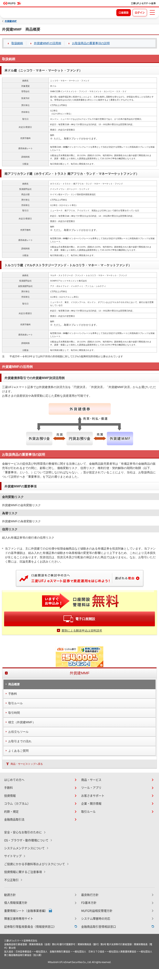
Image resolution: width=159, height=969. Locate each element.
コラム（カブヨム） (17, 803)
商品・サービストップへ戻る (27, 763)
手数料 (8, 787)
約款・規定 (11, 811)
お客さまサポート (92, 795)
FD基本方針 (88, 902)
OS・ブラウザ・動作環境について (26, 840)
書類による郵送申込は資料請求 (81, 630)
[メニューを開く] (152, 12)
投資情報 (10, 795)
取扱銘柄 (17, 43)
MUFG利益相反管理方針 (96, 910)
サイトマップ (13, 856)
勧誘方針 (10, 894)
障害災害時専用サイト (18, 918)
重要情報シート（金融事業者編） (26, 910)
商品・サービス (91, 779)
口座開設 (124, 12)
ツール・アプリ (91, 787)
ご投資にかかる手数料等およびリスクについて (34, 864)
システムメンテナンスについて (24, 848)
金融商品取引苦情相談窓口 (98, 926)
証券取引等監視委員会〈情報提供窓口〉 (30, 926)
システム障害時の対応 (95, 918)
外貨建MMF (11, 21)
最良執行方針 (90, 894)
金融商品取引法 (14, 819)
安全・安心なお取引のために (23, 832)
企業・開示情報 (91, 803)
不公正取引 (11, 880)
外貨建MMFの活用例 (47, 43)
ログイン (140, 12)
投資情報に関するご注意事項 (23, 871)
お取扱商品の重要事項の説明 (91, 43)
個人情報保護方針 (15, 902)
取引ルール (88, 811)
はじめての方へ (14, 779)
